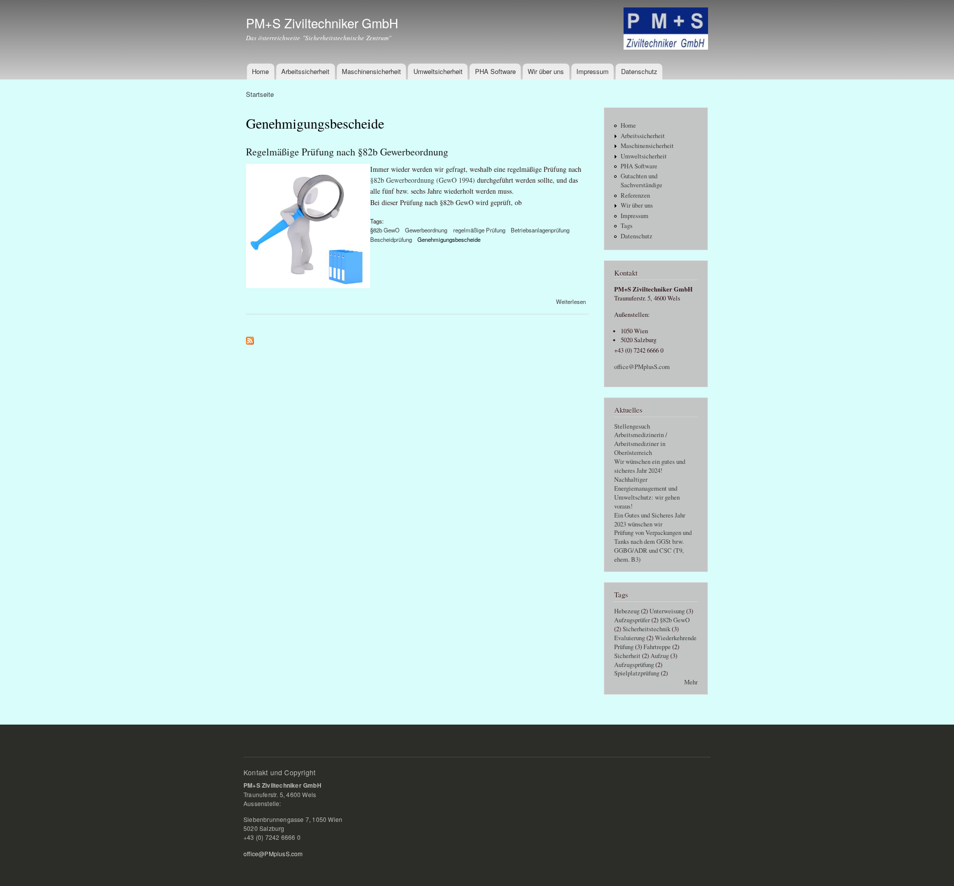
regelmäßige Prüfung (479, 230)
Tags (627, 226)
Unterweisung (667, 611)
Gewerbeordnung (426, 230)
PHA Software (495, 71)
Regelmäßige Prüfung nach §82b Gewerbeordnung (347, 151)
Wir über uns (546, 71)
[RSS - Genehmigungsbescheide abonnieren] (250, 338)
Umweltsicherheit (438, 71)
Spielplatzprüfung (636, 673)
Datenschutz (639, 71)
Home (260, 71)
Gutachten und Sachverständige (641, 180)
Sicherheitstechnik (646, 629)
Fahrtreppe (657, 647)
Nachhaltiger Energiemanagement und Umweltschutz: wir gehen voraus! (647, 493)
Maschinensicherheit (371, 71)
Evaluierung (629, 638)
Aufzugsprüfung (634, 665)
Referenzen (635, 195)
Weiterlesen (571, 301)
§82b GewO (384, 230)
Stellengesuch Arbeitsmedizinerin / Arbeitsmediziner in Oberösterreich (640, 439)
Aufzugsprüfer (632, 620)
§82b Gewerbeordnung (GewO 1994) (422, 180)
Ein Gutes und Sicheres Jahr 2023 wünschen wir (649, 519)
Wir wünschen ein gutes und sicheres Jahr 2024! (649, 466)
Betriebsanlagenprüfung (540, 230)
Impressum (592, 71)
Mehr (691, 682)
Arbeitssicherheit (305, 71)
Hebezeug (626, 611)
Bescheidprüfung (391, 239)
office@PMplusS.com (642, 367)
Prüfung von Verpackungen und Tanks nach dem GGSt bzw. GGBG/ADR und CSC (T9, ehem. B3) (653, 546)
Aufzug (659, 656)
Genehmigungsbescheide (448, 239)
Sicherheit (627, 656)
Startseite (260, 94)
